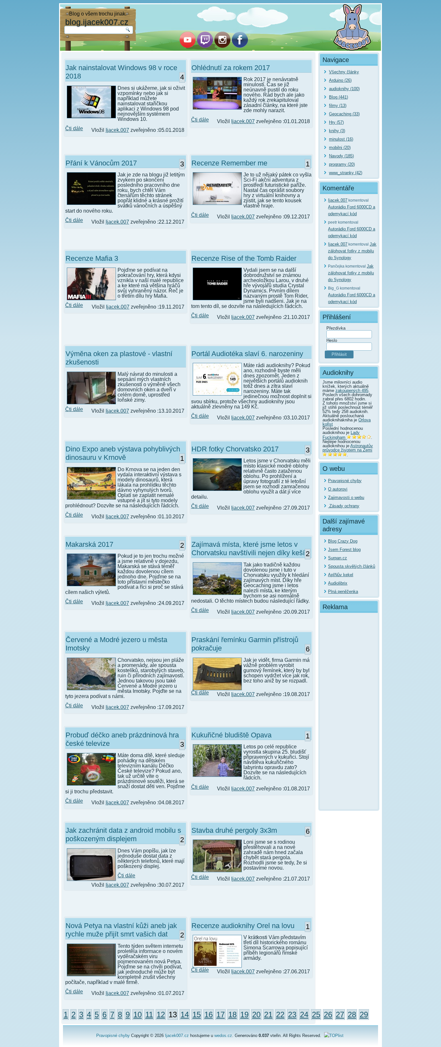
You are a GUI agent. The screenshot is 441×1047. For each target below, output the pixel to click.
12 (161, 1014)
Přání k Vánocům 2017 (101, 163)
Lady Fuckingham (341, 435)
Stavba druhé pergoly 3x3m (234, 830)
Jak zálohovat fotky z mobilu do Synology (352, 251)
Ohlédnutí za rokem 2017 (230, 68)
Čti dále (74, 128)
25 (316, 1014)
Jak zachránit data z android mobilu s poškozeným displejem (123, 834)
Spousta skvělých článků (351, 566)
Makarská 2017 (89, 544)
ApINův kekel (340, 574)
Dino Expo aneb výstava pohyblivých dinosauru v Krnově (123, 453)
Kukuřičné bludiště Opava (231, 735)
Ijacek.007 (117, 130)
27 (340, 1014)
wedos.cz (223, 1035)
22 (280, 1014)
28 (352, 1014)
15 (196, 1014)
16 (208, 1014)
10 (137, 1014)
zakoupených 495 (351, 390)
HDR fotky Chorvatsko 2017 (235, 449)
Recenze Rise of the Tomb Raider (243, 258)
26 (328, 1014)
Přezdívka (335, 328)
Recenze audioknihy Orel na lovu (242, 926)
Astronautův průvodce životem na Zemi (348, 447)
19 (244, 1014)
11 (149, 1014)
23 (292, 1014)
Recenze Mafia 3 (92, 258)
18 (232, 1014)
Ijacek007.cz (177, 1035)
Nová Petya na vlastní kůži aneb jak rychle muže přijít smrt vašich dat (121, 930)
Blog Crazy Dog (342, 541)
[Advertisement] (349, 711)
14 (184, 1014)
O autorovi (337, 489)
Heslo (331, 340)
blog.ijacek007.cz (96, 21)
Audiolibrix (337, 583)
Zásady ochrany (343, 505)
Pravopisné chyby (345, 480)
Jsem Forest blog (344, 549)
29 (364, 1014)
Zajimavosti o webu (346, 497)
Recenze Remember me (229, 163)
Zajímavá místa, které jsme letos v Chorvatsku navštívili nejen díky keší (248, 548)
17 (220, 1014)
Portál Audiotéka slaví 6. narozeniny (247, 354)
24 (304, 1014)
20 (256, 1014)
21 (268, 1014)
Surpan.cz (337, 557)
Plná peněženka (343, 591)
